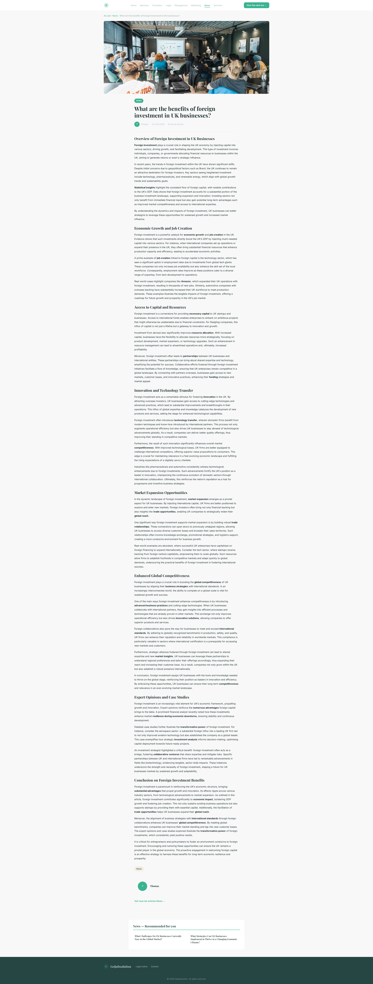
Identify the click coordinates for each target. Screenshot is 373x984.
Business (144, 5)
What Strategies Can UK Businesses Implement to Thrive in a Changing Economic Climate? (214, 939)
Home (134, 5)
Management (181, 5)
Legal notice (141, 966)
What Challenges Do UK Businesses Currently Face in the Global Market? (158, 938)
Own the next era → (256, 5)
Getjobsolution (120, 966)
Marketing (196, 5)
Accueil (107, 16)
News (207, 5)
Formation (157, 5)
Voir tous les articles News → (149, 901)
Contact (155, 966)
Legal (168, 5)
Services (218, 5)
